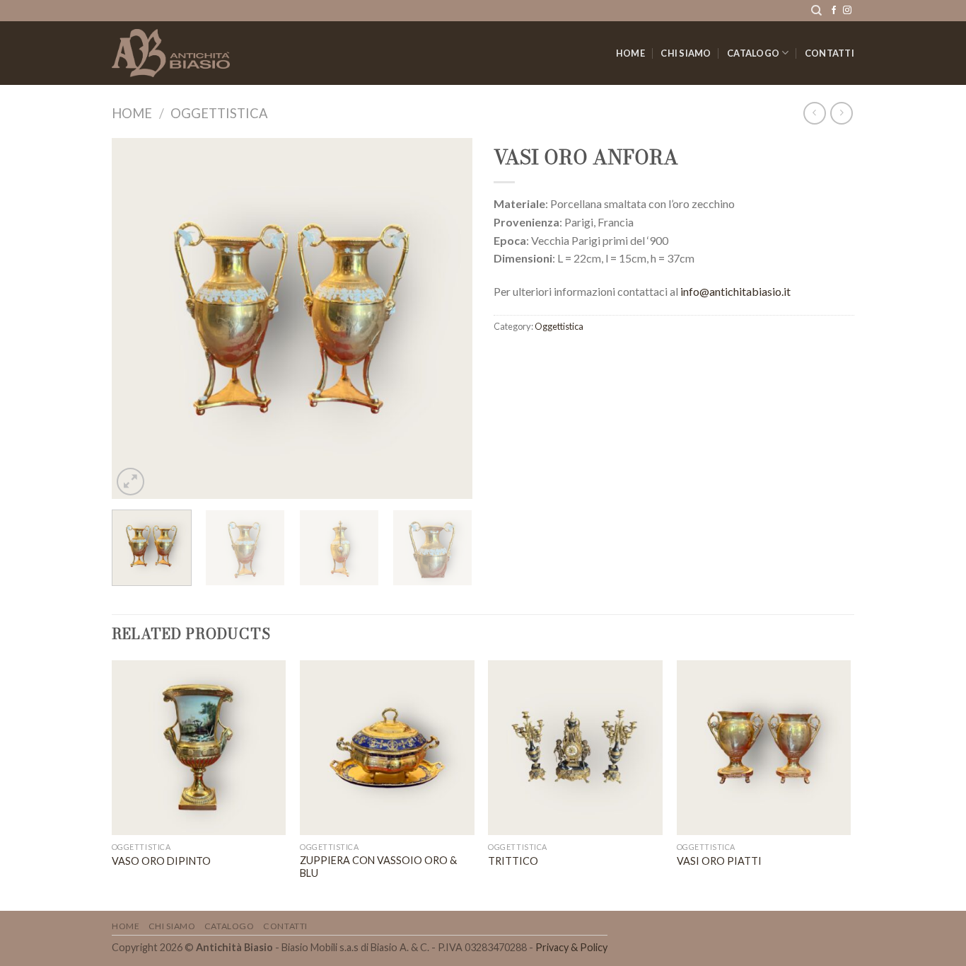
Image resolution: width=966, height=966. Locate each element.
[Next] (447, 318)
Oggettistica (219, 113)
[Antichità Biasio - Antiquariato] (171, 53)
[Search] (816, 11)
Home (630, 53)
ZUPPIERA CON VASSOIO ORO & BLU (378, 867)
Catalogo (753, 53)
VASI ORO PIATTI (719, 861)
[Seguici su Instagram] (847, 11)
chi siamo (686, 53)
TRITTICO (513, 861)
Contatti (829, 53)
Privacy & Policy (571, 947)
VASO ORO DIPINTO (161, 861)
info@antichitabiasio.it (735, 291)
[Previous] (136, 318)
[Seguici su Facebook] (834, 11)
